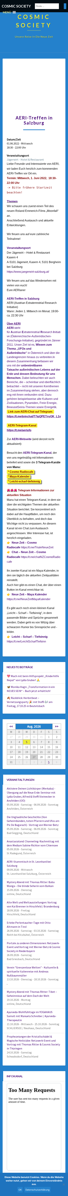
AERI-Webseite (22, 439)
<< (11, 726)
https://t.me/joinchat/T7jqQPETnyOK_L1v (34, 416)
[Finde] (65, 6)
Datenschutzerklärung (37, 1189)
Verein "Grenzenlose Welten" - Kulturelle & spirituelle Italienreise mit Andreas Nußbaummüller (32, 971)
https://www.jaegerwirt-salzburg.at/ (28, 271)
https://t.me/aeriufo (19, 430)
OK (20, 1189)
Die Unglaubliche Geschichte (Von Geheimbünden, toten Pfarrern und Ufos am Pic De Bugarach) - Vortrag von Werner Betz (33, 821)
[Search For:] (50, 6)
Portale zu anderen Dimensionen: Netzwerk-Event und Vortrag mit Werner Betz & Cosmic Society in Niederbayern (33, 947)
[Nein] (63, 1184)
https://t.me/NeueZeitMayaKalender (28, 599)
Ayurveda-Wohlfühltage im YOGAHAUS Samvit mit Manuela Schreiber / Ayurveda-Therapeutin (31, 1016)
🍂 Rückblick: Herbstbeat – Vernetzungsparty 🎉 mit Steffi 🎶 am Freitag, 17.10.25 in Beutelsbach (29, 702)
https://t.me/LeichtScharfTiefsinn (26, 641)
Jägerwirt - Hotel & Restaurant (25, 159)
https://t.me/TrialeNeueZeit (37, 547)
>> (56, 726)
